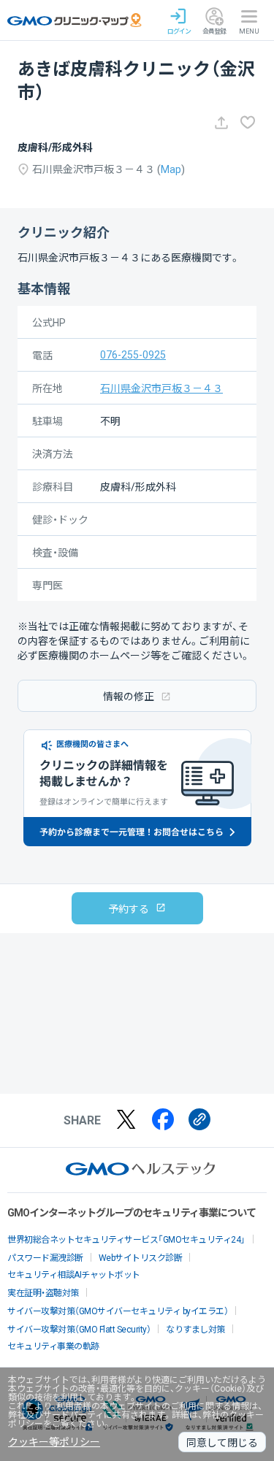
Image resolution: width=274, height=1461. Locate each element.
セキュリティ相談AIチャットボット (73, 1275)
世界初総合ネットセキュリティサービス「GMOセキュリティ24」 (126, 1240)
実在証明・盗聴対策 (43, 1293)
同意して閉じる (222, 1443)
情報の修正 (128, 696)
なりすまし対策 (195, 1329)
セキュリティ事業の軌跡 (53, 1346)
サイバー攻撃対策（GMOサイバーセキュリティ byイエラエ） (117, 1311)
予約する (128, 909)
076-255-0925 (133, 355)
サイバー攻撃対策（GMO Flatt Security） (79, 1329)
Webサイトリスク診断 (141, 1258)
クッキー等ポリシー (54, 1442)
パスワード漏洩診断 (45, 1258)
